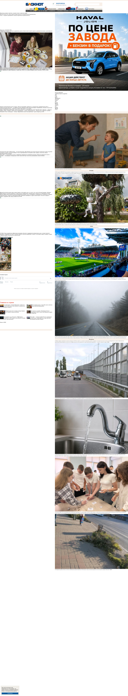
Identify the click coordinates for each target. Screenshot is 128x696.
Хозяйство (52, 10)
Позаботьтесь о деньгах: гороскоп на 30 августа (64, 227)
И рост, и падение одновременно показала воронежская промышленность (86, 227)
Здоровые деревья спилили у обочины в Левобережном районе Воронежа (69, 569)
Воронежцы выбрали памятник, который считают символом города (67, 223)
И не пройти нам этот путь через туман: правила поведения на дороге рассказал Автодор (71, 336)
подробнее (65, 93)
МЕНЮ (31, 8)
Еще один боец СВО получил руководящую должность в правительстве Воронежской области (94, 513)
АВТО (73, 8)
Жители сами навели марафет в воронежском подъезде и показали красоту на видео (80, 173)
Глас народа (33, 10)
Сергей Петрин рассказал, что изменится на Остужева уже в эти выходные (69, 398)
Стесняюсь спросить (62, 10)
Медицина (81, 8)
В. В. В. (80, 10)
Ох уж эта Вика (43, 10)
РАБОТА (41, 8)
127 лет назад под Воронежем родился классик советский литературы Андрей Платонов (97, 398)
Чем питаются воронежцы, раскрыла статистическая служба (87, 224)
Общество (2, 30)
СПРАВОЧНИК (61, 8)
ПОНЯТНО (10, 693)
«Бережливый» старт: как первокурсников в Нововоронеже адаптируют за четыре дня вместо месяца (73, 512)
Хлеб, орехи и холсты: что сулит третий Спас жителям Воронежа (115, 337)
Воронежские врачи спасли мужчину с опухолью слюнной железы (92, 337)
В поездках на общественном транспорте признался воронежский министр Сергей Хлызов (106, 512)
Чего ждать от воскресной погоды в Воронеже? (68, 224)
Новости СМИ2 (3, 322)
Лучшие (6, 281)
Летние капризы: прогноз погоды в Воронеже (72, 337)
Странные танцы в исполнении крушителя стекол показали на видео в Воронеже (96, 569)
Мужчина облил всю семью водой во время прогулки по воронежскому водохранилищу (94, 223)
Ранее (11, 281)
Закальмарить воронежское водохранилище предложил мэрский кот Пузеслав (96, 454)
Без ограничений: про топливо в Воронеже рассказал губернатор (99, 336)
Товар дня (73, 10)
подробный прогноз (59, 93)
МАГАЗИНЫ (91, 8)
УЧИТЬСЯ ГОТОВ (52, 8)
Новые (1, 281)
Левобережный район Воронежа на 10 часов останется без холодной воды (69, 454)
